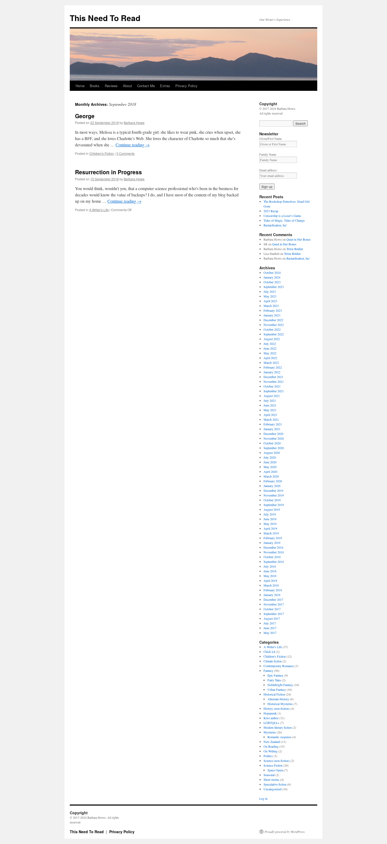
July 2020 (270, 457)
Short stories (271, 779)
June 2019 (270, 519)
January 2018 (272, 595)
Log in (263, 798)
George (85, 116)
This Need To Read (105, 17)
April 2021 (270, 415)
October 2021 (272, 386)
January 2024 (272, 277)
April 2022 (270, 358)
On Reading (271, 746)
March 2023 (271, 306)
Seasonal (269, 775)
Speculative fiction (275, 784)
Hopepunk (270, 713)
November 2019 (274, 495)
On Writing (270, 751)
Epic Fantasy (275, 675)
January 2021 (272, 429)
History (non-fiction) (277, 708)
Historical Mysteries (280, 704)
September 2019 (274, 505)
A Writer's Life (99, 209)
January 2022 (272, 372)
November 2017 (274, 604)
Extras (165, 85)
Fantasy (268, 670)
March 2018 (271, 585)
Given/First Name (270, 138)
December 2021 (273, 377)
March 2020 (271, 476)
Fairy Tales (274, 680)
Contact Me (146, 85)
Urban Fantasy (276, 689)
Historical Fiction (274, 694)
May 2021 (270, 410)
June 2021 (270, 405)
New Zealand (272, 741)
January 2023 (272, 315)
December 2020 (273, 433)
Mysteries (270, 732)
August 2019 (272, 509)
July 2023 (270, 291)
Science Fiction (273, 765)
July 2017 (270, 623)
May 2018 (270, 576)
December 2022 (273, 320)
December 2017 (273, 599)
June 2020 (270, 462)
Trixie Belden (294, 249)
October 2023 (272, 282)
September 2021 (274, 391)
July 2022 (270, 343)
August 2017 (272, 618)
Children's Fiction (101, 153)
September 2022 (274, 334)
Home (80, 85)
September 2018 (274, 561)
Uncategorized (272, 789)
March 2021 (271, 419)
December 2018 (273, 547)
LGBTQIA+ (271, 723)
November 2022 (274, 324)
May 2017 (270, 632)
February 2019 (273, 538)
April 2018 (270, 580)
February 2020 (273, 481)
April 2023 (270, 301)
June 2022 (270, 348)
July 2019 (270, 514)
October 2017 (272, 609)
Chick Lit (269, 651)
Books (95, 85)
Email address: (268, 170)
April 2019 (270, 528)
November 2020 (274, 438)
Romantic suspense (279, 737)
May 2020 (270, 467)
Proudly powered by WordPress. (285, 832)
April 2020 (270, 471)
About (127, 85)
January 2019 (272, 542)
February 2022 (273, 367)
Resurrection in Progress (108, 172)
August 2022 (272, 339)
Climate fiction (273, 661)
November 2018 (274, 552)
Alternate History (278, 699)
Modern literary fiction (278, 727)
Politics (268, 756)
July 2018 (270, 566)
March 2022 (271, 362)
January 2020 (272, 486)
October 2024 (272, 272)
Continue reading (133, 144)
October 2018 (272, 557)
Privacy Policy (186, 85)
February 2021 (273, 424)
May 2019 (270, 524)
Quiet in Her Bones (298, 239)
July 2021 (270, 400)
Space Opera (275, 770)
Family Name (267, 154)
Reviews (111, 85)
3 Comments (125, 153)
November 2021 (274, 381)
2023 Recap (271, 211)
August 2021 (272, 396)
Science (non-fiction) (277, 760)
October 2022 (272, 329)
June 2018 (270, 571)
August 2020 (272, 452)
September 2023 (274, 287)
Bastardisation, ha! (275, 225)
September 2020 (274, 448)
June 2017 (270, 628)
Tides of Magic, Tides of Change (284, 220)
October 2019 (272, 500)
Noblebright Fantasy (280, 685)
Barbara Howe (134, 122)
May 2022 (270, 353)
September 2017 (274, 614)
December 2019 (273, 490)
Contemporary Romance (279, 666)
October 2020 (272, 443)
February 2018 (273, 590)
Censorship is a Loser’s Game (282, 216)
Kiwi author (271, 718)
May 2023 (270, 296)
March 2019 (271, 533)
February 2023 (273, 310)
